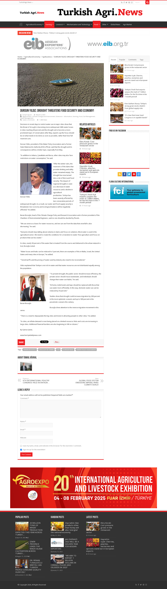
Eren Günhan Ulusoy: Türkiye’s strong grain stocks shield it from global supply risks (63, 33)
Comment (24, 398)
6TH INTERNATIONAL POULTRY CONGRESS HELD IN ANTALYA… (36, 381)
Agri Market (127, 24)
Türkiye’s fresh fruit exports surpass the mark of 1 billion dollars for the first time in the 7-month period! (90, 198)
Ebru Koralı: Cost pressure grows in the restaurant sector (89, 144)
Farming (49, 24)
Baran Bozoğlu (30, 350)
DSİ (58, 350)
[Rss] (122, 2)
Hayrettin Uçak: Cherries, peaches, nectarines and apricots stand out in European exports (89, 170)
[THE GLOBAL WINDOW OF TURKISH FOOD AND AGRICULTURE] (32, 12)
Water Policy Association (86, 350)
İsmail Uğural (27, 115)
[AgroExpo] (83, 488)
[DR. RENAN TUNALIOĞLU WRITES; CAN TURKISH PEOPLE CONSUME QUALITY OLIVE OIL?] (21, 563)
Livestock (59, 24)
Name (23, 421)
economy (35, 207)
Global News (115, 24)
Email (22, 430)
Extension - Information (64, 116)
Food (96, 24)
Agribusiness (47, 57)
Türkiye (65, 195)
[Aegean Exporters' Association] (83, 43)
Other (104, 24)
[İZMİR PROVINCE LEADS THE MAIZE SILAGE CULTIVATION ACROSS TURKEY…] (21, 545)
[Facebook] (124, 2)
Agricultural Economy (34, 24)
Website (23, 438)
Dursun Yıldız (68, 350)
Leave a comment (29, 120)
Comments (132, 60)
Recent (113, 60)
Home (21, 24)
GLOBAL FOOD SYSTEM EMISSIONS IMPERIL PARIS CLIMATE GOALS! (87, 382)
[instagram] (132, 2)
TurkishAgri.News (25, 2)
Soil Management (89, 116)
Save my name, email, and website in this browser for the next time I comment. (52, 446)
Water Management (26, 118)
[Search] (147, 2)
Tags (141, 60)
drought (33, 127)
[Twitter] (126, 2)
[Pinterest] (129, 2)
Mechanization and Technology (78, 24)
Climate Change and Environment (43, 116)
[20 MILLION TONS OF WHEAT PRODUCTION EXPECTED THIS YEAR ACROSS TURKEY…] (21, 526)
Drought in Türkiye (46, 350)
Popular (122, 60)
